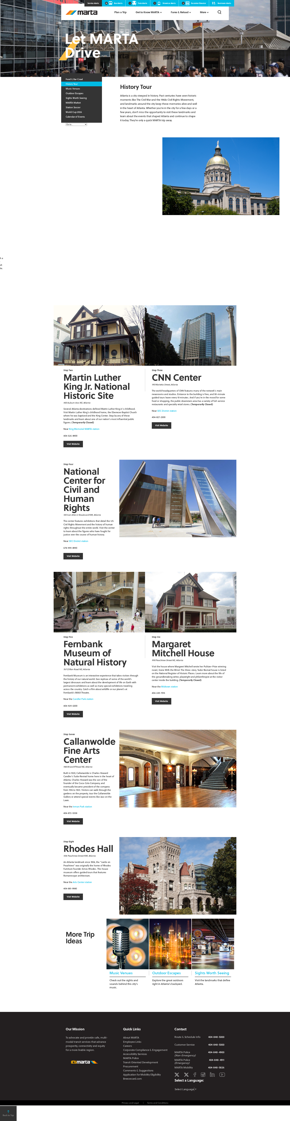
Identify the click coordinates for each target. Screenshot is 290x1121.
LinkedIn (212, 1074)
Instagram (203, 1074)
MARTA (81, 12)
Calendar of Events (75, 116)
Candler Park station (83, 699)
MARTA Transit (176, 1075)
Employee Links (132, 1042)
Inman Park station (82, 806)
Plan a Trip (120, 12)
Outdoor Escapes (74, 93)
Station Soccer (73, 107)
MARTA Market (73, 102)
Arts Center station (82, 882)
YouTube (222, 1075)
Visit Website (73, 443)
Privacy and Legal (130, 1102)
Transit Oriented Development (140, 1062)
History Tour (72, 84)
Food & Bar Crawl (74, 79)
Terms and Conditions (157, 1102)
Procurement (130, 1066)
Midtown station (169, 686)
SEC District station (167, 410)
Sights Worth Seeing (76, 98)
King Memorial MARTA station (84, 429)
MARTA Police (131, 1058)
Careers (127, 1046)
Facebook (194, 1074)
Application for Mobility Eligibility (142, 1074)
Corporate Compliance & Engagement (145, 1050)
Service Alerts (93, 3)
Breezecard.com (132, 1079)
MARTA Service (186, 1075)
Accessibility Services (135, 1054)
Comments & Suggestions (138, 1070)
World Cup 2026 (74, 112)
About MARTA (131, 1037)
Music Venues (73, 88)
